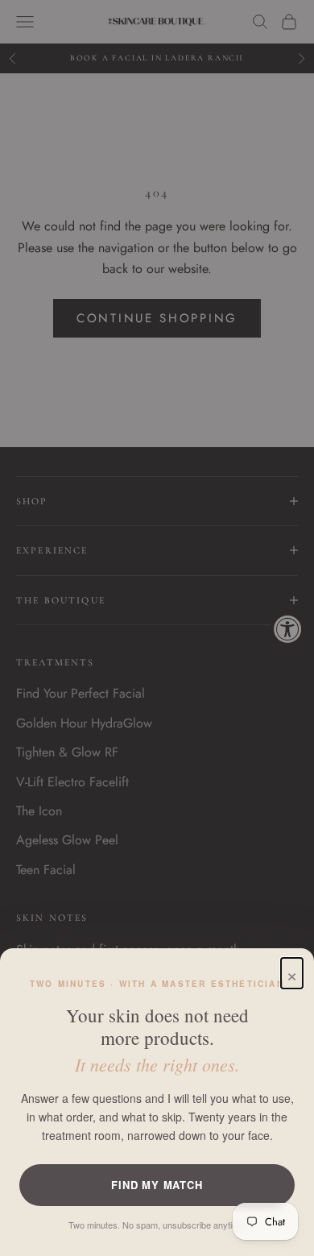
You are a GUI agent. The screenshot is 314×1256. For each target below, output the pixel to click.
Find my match (156, 1184)
